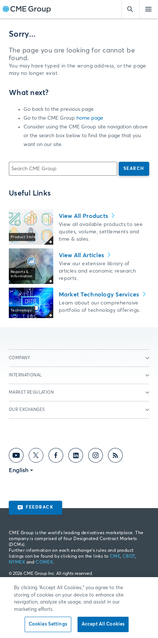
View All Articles (82, 255)
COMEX (44, 562)
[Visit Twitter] (36, 457)
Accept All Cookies (103, 624)
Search (133, 169)
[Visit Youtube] (16, 457)
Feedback (39, 507)
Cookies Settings (48, 624)
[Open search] (130, 9)
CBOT (129, 556)
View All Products (84, 216)
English (19, 470)
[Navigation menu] (149, 9)
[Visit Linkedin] (75, 457)
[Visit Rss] (115, 457)
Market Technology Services (100, 295)
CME (115, 556)
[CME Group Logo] (27, 9)
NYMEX (17, 562)
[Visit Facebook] (56, 457)
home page (89, 118)
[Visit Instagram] (95, 457)
